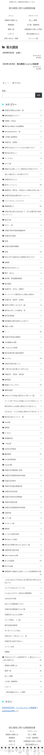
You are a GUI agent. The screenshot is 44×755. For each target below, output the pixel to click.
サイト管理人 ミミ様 (23, 620)
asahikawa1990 (8, 711)
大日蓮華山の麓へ (23, 342)
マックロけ (23, 158)
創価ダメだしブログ (23, 385)
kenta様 (23, 422)
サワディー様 (23, 523)
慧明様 (23, 427)
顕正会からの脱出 (23, 539)
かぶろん (23, 358)
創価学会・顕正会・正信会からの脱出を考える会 (23, 190)
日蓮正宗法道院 (23, 236)
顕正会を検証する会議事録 (23, 126)
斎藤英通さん (23, 206)
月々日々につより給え (23, 630)
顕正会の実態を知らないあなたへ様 (23, 545)
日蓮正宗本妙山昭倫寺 (23, 337)
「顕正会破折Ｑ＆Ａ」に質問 (23, 692)
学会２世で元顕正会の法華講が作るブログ (23, 257)
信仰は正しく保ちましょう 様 (23, 636)
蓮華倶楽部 (23, 390)
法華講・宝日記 (23, 121)
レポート (23, 687)
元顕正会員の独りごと (23, 364)
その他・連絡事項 (23, 681)
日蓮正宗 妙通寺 (23, 142)
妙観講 (23, 262)
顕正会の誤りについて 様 (23, 417)
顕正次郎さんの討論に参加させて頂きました (23, 406)
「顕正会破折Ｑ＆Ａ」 (32, 744)
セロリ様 (23, 164)
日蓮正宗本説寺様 (23, 491)
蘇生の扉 (23, 220)
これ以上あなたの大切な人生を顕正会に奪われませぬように (23, 581)
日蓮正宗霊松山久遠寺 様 (23, 110)
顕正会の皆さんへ (23, 153)
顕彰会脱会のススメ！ (23, 115)
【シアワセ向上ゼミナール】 (23, 588)
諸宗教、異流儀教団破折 (23, 278)
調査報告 (12, 738)
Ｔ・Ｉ (23, 332)
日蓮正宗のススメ (23, 179)
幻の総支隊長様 (23, 459)
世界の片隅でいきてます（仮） (23, 305)
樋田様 (23, 529)
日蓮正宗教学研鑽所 (23, 246)
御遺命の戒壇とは (23, 665)
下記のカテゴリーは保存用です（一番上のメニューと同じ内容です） (22, 658)
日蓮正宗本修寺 (23, 481)
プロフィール (32, 731)
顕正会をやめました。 (23, 268)
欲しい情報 (23, 676)
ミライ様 (23, 518)
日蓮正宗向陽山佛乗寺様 (23, 486)
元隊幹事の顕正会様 (23, 550)
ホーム (12, 731)
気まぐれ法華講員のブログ (23, 604)
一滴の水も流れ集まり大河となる (23, 369)
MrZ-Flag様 (23, 566)
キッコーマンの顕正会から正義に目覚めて (23, 294)
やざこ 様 (23, 225)
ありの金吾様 (23, 561)
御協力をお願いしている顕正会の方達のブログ (23, 169)
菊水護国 (23, 284)
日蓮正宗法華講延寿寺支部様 (23, 507)
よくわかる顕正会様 (23, 534)
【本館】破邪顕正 (23, 137)
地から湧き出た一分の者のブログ (23, 174)
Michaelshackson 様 (23, 131)
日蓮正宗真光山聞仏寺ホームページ (23, 195)
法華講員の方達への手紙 (32, 741)
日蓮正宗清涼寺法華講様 (23, 497)
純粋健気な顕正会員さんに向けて (23, 321)
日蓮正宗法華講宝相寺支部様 (23, 475)
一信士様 (23, 443)
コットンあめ (23, 646)
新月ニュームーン (23, 185)
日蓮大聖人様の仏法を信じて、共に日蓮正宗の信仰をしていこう (22, 213)
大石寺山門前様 (23, 449)
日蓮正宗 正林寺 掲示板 (23, 374)
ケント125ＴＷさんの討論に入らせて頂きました (23, 401)
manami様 (23, 465)
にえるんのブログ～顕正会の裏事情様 (23, 593)
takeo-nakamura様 (23, 555)
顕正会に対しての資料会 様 (23, 310)
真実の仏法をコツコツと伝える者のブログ (23, 148)
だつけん (23, 433)
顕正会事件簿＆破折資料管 (23, 353)
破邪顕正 (23, 380)
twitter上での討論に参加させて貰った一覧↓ (23, 395)
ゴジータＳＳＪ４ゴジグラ (23, 201)
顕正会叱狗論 (23, 316)
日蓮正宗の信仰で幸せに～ (23, 641)
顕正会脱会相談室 (23, 625)
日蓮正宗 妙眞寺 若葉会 (23, 300)
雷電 (23, 241)
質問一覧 (23, 671)
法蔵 (23, 252)
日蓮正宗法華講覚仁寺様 (23, 470)
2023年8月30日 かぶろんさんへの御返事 (19, 708)
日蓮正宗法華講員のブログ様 (23, 609)
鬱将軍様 (23, 454)
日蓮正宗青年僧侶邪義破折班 (23, 230)
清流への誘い (23, 326)
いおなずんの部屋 (23, 348)
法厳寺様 (23, 513)
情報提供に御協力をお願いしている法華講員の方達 (23, 573)
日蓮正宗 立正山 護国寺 (23, 289)
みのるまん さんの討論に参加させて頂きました (23, 411)
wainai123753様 (23, 598)
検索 (4, 91)
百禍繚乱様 (23, 438)
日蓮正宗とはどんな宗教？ (23, 614)
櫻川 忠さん (23, 273)
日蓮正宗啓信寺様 (23, 502)
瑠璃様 (23, 652)
